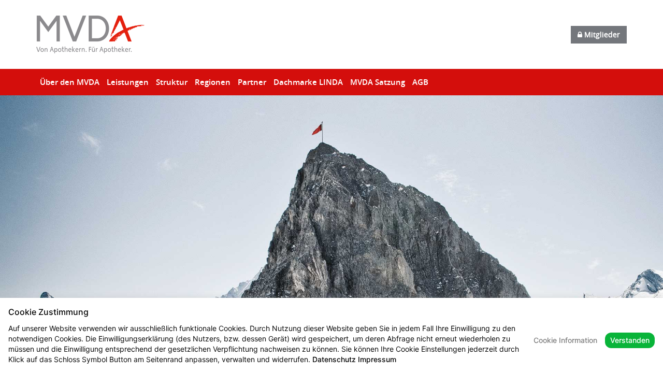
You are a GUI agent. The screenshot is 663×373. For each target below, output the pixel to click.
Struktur (172, 82)
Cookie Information (565, 340)
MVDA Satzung (377, 82)
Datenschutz (334, 359)
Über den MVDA (69, 82)
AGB (420, 82)
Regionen (212, 82)
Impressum (377, 359)
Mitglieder (601, 34)
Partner (252, 82)
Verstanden (630, 340)
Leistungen (128, 82)
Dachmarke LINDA (308, 82)
